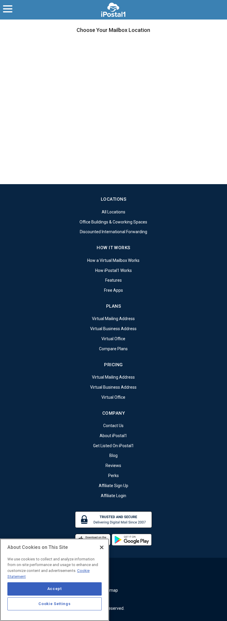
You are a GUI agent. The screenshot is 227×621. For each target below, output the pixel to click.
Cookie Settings (54, 603)
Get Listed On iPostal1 (113, 445)
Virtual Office (113, 338)
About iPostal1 (113, 435)
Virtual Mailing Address (113, 318)
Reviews (113, 465)
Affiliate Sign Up (113, 485)
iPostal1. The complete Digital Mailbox (113, 10)
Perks (113, 475)
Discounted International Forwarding (113, 231)
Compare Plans (113, 348)
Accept (54, 588)
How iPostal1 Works (113, 270)
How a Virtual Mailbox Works (113, 260)
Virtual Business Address (113, 328)
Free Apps (113, 290)
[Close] (101, 547)
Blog (113, 455)
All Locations (113, 212)
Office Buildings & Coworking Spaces (113, 221)
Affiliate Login (113, 495)
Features (113, 280)
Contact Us (113, 425)
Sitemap (110, 590)
